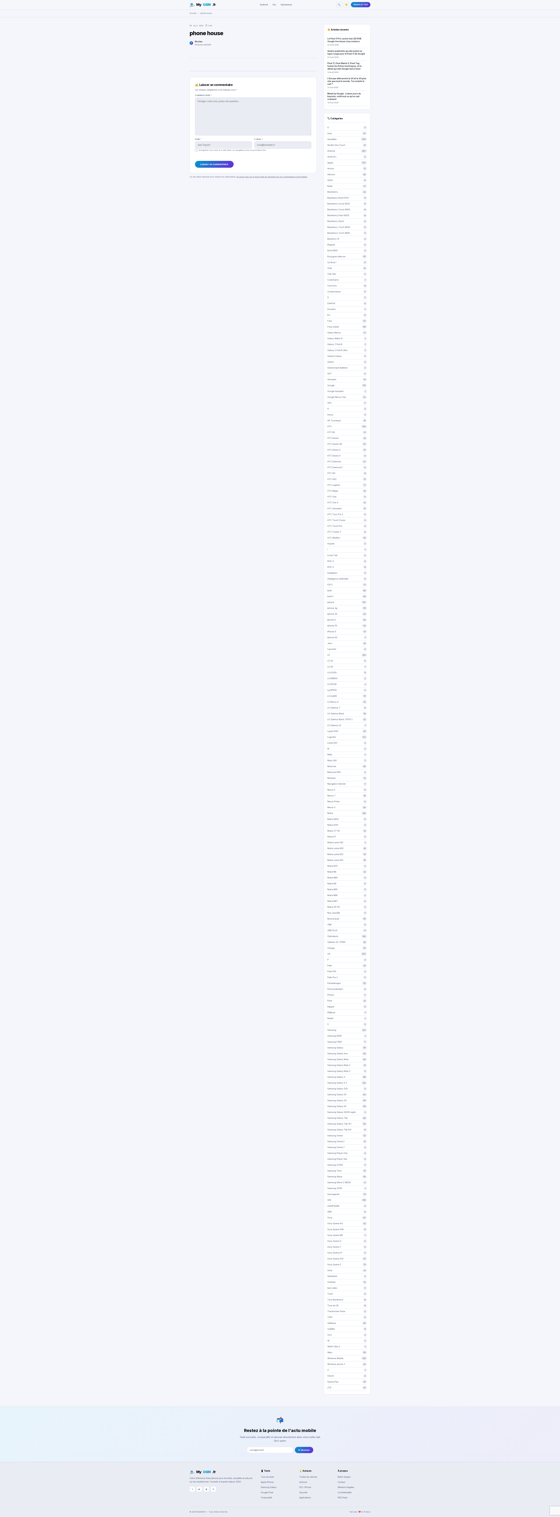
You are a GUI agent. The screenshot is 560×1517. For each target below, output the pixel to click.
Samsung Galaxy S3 (336, 1094)
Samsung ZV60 (334, 1188)
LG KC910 (332, 672)
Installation (332, 573)
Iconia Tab (332, 555)
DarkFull (331, 303)
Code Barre (333, 280)
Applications (305, 1497)
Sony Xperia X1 (334, 1252)
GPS (329, 403)
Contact (341, 1482)
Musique (331, 778)
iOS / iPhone (305, 1487)
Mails (329, 754)
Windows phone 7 (336, 1364)
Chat (329, 268)
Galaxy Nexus (334, 332)
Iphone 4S (332, 614)
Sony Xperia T (334, 1247)
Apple (330, 162)
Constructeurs (334, 291)
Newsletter (361, 5)
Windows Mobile (335, 1358)
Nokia (330, 813)
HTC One (331, 496)
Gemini (330, 362)
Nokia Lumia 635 (335, 842)
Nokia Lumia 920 (335, 860)
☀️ (346, 4)
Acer (329, 133)
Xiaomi (330, 1376)
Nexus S (331, 807)
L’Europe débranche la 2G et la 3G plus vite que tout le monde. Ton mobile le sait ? (346, 81)
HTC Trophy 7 (334, 532)
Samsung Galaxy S (336, 1077)
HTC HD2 (331, 479)
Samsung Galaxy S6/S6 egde (341, 1112)
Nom (198, 139)
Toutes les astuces (308, 1477)
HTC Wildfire (333, 538)
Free (329, 321)
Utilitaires (331, 1323)
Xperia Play (332, 1381)
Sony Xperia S (334, 1241)
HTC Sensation (334, 508)
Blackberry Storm (335, 221)
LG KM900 (332, 678)
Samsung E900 (334, 1036)
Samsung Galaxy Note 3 (338, 1071)
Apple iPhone (267, 1482)
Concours (332, 285)
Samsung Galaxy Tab (337, 1118)
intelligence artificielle (337, 579)
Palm (329, 965)
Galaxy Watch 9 (334, 338)
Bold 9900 (332, 250)
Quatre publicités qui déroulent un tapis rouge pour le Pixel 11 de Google (346, 52)
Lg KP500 (332, 690)
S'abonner (304, 1450)
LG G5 (330, 666)
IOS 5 (329, 584)
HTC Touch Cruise (336, 520)
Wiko (329, 1352)
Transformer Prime (336, 1311)
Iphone (330, 602)
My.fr (206, 4)
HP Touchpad (334, 420)
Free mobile (333, 327)
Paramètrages (334, 983)
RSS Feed (342, 1497)
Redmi (330, 1018)
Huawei (331, 543)
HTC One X (332, 502)
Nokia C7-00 (333, 831)
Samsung (331, 1030)
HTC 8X (331, 432)
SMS (329, 1211)
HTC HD (331, 473)
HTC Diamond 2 (335, 467)
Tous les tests (267, 1477)
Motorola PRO (334, 772)
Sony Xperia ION (335, 1229)
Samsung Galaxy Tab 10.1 (339, 1124)
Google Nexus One (336, 397)
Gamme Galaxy (334, 356)
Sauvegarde (333, 1194)
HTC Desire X (334, 455)
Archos (330, 168)
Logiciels (331, 737)
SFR (329, 1200)
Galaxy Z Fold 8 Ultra (337, 350)
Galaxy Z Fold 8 (334, 344)
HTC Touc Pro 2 (335, 514)
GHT (329, 373)
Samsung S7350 (335, 1165)
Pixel (329, 1000)
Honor (330, 414)
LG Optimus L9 (334, 725)
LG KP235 (332, 684)
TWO (329, 1317)
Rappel (330, 1006)
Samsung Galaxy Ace (337, 1053)
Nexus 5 (331, 790)
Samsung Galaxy (335, 1047)
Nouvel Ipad (333, 918)
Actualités (332, 139)
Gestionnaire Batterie (337, 367)
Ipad (329, 590)
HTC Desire (333, 438)
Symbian (331, 1282)
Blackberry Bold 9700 (338, 198)
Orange (331, 948)
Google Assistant (335, 391)
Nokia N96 (332, 895)
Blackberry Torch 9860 (338, 233)
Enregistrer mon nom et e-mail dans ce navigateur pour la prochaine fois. (232, 150)
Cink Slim (331, 274)
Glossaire (331, 379)
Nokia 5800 (333, 819)
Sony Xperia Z (334, 1264)
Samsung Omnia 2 (335, 1141)
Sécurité (303, 1492)
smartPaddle (333, 1206)
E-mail (258, 139)
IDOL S (330, 561)
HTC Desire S (334, 450)
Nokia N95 (332, 889)
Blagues (331, 244)
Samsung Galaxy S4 (336, 1100)
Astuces (331, 174)
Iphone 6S (332, 637)
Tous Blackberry (335, 1299)
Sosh (329, 1270)
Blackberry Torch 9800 (338, 227)
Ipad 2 (330, 596)
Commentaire (203, 95)
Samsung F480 (334, 1042)
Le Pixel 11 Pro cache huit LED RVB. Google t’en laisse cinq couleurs (344, 40)
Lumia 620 (332, 743)
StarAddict (332, 1276)
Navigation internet (336, 784)
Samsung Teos (334, 1170)
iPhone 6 (331, 631)
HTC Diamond (334, 461)
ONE (329, 924)
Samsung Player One (337, 1153)
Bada (329, 186)
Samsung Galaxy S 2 (337, 1083)
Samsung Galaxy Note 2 (338, 1065)
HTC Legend (333, 485)
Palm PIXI (331, 971)
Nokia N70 (332, 866)
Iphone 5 (331, 619)
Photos (330, 995)
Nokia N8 (331, 872)
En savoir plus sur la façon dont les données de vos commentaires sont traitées (272, 177)
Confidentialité (345, 1492)
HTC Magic (332, 491)
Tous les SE (333, 1305)
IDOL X (330, 567)
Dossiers (331, 309)
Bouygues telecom (336, 256)
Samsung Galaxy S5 (336, 1106)
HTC (329, 426)
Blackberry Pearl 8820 (338, 215)
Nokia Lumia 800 (335, 848)
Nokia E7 (331, 836)
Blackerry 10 (333, 239)
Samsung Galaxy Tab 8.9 (339, 1129)
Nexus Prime (333, 801)
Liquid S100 (332, 731)
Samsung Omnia (335, 1135)
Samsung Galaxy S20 (337, 1088)
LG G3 (330, 660)
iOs (274, 4)
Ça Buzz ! (331, 262)
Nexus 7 (331, 795)
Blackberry (332, 192)
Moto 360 (332, 760)
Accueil (193, 13)
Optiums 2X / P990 (336, 942)
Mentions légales (346, 1487)
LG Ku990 (332, 696)
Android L (332, 156)
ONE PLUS (332, 930)
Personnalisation (335, 989)
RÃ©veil (331, 1012)
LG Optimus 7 (333, 707)
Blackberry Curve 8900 (338, 209)
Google (331, 385)
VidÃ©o (331, 1329)
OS (328, 954)
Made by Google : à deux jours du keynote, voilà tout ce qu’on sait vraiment (344, 96)
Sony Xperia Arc (335, 1223)
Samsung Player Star (337, 1159)
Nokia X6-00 (333, 907)
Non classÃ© (333, 913)
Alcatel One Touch (336, 145)
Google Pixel (267, 1492)
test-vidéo (332, 1288)
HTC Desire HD (334, 444)
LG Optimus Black (335, 713)
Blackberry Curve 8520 (338, 203)
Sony (329, 1217)
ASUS (330, 180)
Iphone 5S (332, 625)
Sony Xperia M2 (335, 1235)
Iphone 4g (332, 608)
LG (328, 655)
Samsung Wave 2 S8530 (339, 1182)
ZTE (329, 1387)
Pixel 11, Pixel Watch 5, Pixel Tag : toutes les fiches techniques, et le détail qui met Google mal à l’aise (344, 66)
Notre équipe (344, 1477)
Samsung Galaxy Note (338, 1059)
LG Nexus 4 (332, 702)
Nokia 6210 (332, 825)
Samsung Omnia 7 (336, 1147)
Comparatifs (266, 1497)
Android (264, 4)
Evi (328, 315)
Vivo (329, 1335)
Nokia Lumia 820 (335, 854)
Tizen (330, 1294)
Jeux (329, 643)
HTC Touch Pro (334, 526)
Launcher (331, 649)
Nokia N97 (332, 901)
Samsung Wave (334, 1176)
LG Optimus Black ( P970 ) (340, 719)
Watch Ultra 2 (333, 1346)
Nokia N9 (331, 883)
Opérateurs (286, 4)
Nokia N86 (332, 877)
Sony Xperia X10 (335, 1258)
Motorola (331, 766)
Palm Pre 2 (332, 977)
